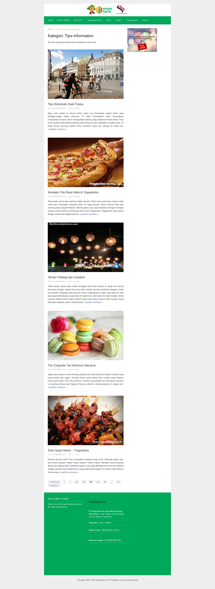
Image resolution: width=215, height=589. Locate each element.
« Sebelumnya (54, 482)
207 (118, 482)
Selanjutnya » (54, 485)
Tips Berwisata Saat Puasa (65, 104)
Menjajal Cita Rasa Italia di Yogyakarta (73, 192)
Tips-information (56, 108)
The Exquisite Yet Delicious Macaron (72, 365)
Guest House (63, 20)
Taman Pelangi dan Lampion (66, 277)
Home (50, 20)
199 (76, 482)
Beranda (51, 29)
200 (83, 482)
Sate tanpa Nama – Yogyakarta (68, 450)
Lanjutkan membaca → (58, 129)
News (145, 20)
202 (98, 482)
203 (105, 482)
